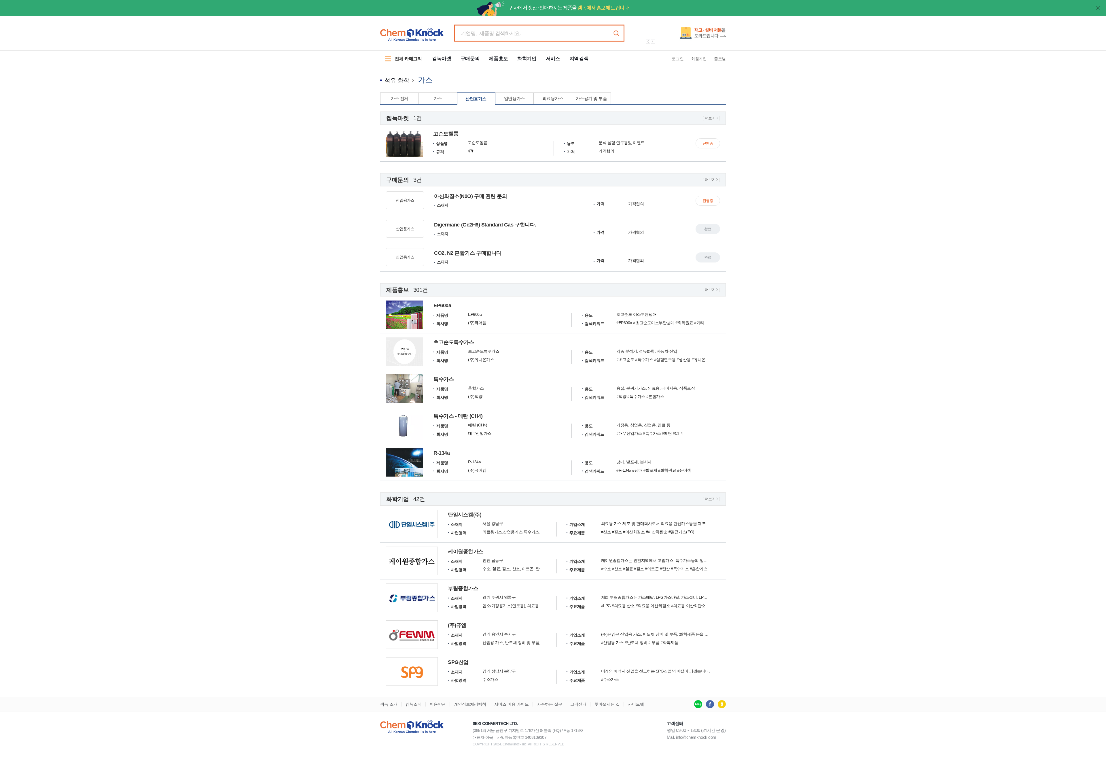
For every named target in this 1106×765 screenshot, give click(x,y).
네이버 (698, 704)
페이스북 (710, 704)
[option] (682, 35)
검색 (616, 33)
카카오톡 (722, 704)
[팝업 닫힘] (1098, 8)
